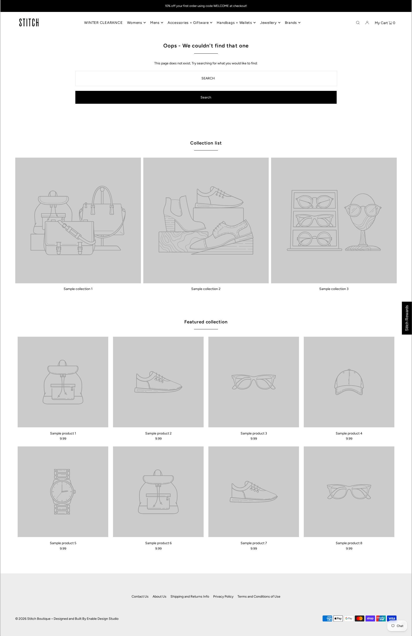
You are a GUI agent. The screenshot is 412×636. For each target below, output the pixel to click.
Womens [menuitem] (134, 23)
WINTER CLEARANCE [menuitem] (103, 23)
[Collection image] (78, 281)
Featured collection (206, 322)
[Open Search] (358, 22)
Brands (291, 23)
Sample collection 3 (334, 289)
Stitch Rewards (407, 318)
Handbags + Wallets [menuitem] (234, 23)
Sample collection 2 (206, 289)
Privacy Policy (223, 597)
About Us (159, 597)
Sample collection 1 (78, 289)
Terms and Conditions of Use (258, 597)
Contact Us (140, 597)
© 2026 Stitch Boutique (33, 619)
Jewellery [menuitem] (268, 23)
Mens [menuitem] (155, 23)
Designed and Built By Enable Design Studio (86, 619)
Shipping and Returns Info (189, 597)
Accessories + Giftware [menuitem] (188, 23)
